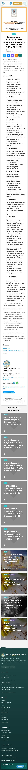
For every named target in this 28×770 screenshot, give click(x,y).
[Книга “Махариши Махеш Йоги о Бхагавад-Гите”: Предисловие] (14, 560)
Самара (3, 714)
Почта (12, 667)
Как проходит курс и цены (8, 675)
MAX (12, 55)
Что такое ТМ (5, 737)
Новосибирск (4, 712)
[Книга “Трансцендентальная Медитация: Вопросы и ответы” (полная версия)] (14, 629)
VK (8, 55)
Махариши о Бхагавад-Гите (8, 748)
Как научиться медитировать (9, 684)
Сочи (2, 705)
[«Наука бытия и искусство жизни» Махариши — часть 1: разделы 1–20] (14, 537)
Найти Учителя (17, 3)
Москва (3, 700)
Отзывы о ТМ (4, 735)
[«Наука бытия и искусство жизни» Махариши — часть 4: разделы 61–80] (14, 469)
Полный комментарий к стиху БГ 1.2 (13, 350)
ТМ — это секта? (5, 689)
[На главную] (3, 655)
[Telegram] (11, 3)
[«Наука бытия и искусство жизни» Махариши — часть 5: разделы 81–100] (14, 446)
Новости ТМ (4, 740)
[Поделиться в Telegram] (4, 55)
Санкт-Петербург (6, 702)
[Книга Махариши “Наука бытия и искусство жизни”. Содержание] (14, 606)
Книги (14, 34)
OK (16, 55)
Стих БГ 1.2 (6, 348)
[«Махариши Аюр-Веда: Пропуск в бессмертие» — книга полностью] (14, 423)
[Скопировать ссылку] (20, 55)
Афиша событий (5, 730)
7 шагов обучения (5, 682)
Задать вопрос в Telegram (8, 680)
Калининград (4, 722)
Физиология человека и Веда (8, 757)
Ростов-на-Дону (5, 707)
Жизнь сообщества (6, 732)
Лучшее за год (11, 574)
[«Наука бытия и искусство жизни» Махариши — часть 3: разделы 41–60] (14, 491)
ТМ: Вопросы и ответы (7, 753)
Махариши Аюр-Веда (6, 755)
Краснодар (4, 717)
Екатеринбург (5, 710)
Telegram (20, 766)
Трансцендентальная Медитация (15, 50)
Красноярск (4, 719)
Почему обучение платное (8, 692)
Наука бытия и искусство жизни (9, 750)
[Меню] (24, 3)
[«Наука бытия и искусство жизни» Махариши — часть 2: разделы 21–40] (14, 514)
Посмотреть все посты (9, 392)
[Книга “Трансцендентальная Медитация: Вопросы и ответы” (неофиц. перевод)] (14, 583)
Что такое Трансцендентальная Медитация (12, 687)
